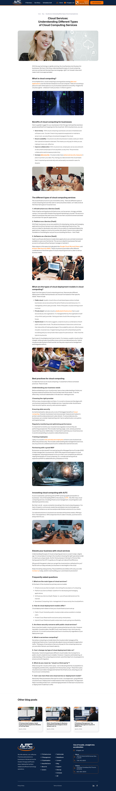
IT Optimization (46, 760)
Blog (43, 13)
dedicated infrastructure (64, 311)
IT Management (46, 757)
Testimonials (60, 754)
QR (57, 776)
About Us (44, 766)
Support (58, 766)
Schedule (59, 772)
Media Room (60, 757)
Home (39, 13)
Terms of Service (58, 785)
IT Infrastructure (46, 754)
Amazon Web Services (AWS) (41, 248)
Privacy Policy (21, 785)
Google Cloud (64, 246)
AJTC (67, 498)
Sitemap (58, 769)
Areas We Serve (46, 763)
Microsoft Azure (75, 246)
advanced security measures (73, 155)
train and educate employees (54, 439)
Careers (44, 769)
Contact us (35, 571)
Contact (58, 760)
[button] (29, 3)
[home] (17, 3)
